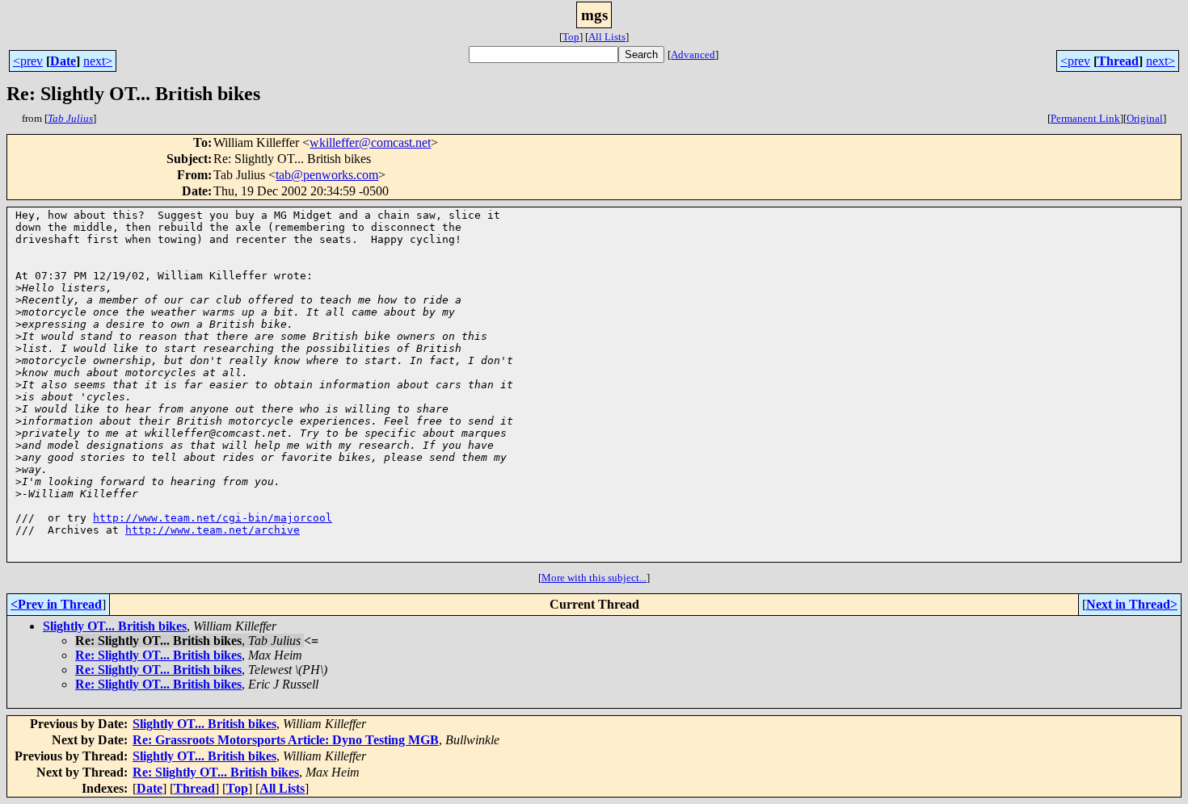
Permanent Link (1085, 118)
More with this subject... (594, 578)
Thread (1118, 61)
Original (1145, 118)
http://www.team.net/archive (212, 530)
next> (97, 61)
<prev (28, 61)
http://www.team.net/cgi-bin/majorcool (212, 518)
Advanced (693, 54)
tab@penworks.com (327, 175)
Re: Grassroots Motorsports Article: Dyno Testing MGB (286, 740)
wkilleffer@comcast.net (370, 142)
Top (570, 37)
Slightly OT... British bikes (115, 626)
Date (63, 61)
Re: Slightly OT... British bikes (158, 655)
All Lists (607, 37)
